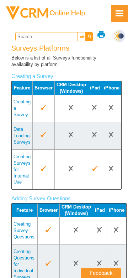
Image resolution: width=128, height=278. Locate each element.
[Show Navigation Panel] (119, 13)
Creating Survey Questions (24, 230)
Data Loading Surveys (22, 136)
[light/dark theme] (118, 36)
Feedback (101, 273)
